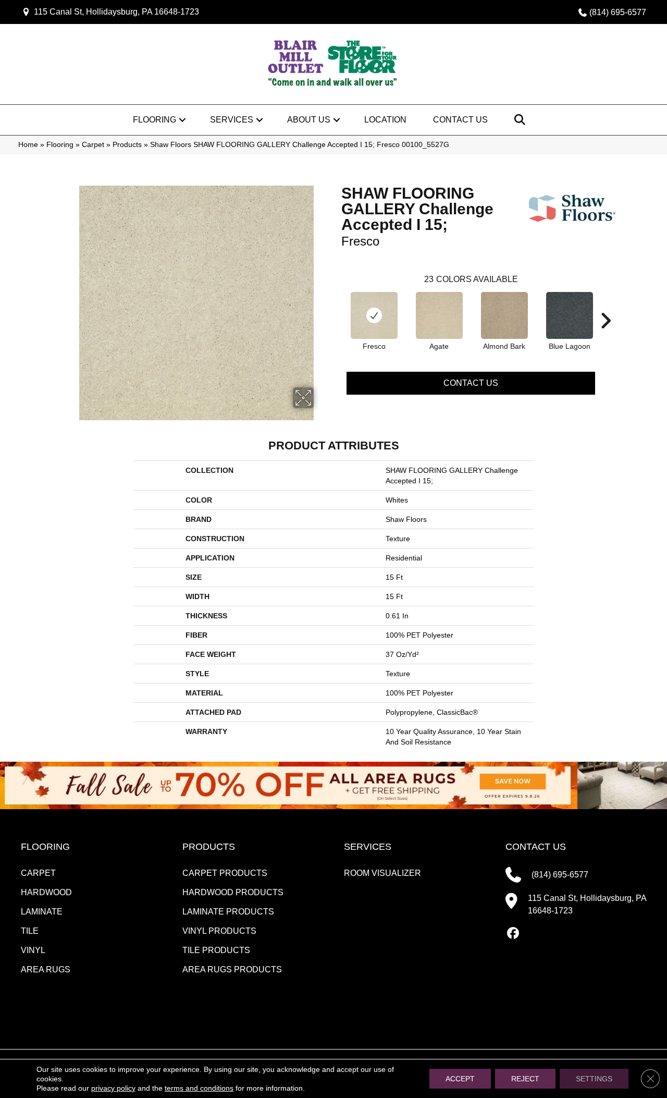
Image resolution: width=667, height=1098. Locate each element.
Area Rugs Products (232, 969)
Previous (336, 305)
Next (605, 305)
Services (231, 119)
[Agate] (439, 315)
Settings (594, 1079)
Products (127, 145)
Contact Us (460, 119)
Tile (30, 930)
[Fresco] (374, 315)
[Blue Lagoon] (570, 315)
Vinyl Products (219, 930)
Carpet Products (224, 873)
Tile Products (216, 950)
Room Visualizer (382, 873)
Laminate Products (228, 911)
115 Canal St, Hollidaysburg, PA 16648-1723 (116, 11)
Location (385, 119)
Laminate (42, 911)
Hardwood (46, 892)
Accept (460, 1079)
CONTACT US (535, 846)
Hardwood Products (232, 892)
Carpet (93, 145)
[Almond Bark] (504, 315)
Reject (525, 1079)
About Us (308, 119)
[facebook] (513, 934)
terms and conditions (199, 1088)
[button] (182, 120)
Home (28, 145)
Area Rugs (45, 969)
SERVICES (367, 846)
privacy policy (113, 1088)
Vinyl (33, 950)
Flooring (154, 119)
